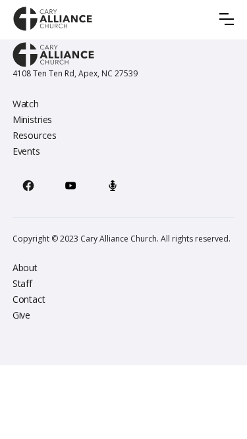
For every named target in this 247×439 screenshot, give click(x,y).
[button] (226, 19)
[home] (52, 19)
